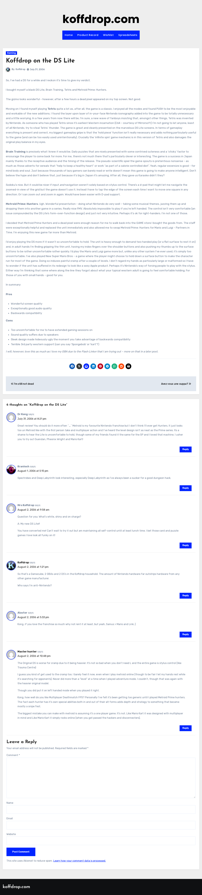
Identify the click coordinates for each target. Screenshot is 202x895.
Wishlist (108, 35)
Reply (185, 449)
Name (9, 802)
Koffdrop (20, 69)
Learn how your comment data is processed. (79, 860)
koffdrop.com (101, 19)
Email (9, 818)
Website (11, 834)
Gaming (11, 53)
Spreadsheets (127, 35)
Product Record (87, 35)
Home (69, 35)
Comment (13, 755)
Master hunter (27, 651)
